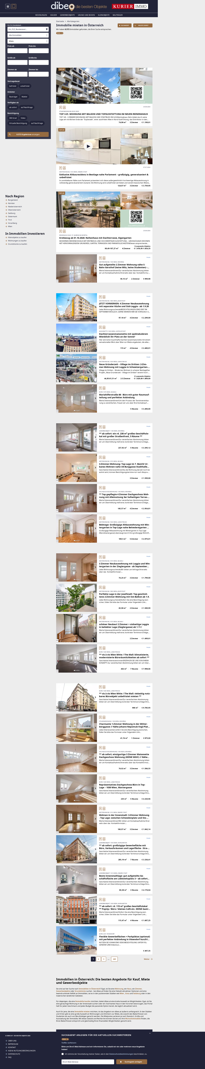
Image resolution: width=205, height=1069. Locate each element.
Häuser (53, 15)
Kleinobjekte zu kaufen (17, 237)
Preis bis (32, 46)
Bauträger (118, 15)
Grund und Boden (86, 15)
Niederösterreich (15, 207)
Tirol (10, 220)
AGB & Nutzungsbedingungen (21, 1051)
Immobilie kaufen (83, 1001)
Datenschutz (14, 1054)
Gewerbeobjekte (67, 15)
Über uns (12, 1041)
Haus (129, 989)
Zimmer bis (33, 69)
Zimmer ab (12, 69)
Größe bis (33, 58)
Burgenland (13, 200)
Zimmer (138, 989)
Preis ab (10, 46)
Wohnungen (41, 15)
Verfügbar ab (13, 102)
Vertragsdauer (13, 81)
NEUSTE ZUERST (143, 25)
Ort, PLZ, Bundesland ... (14, 25)
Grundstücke (80, 991)
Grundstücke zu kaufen (17, 244)
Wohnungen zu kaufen (17, 241)
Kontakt (12, 1047)
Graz (127, 993)
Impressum (13, 1044)
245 (114, 959)
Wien (10, 226)
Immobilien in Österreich (89, 989)
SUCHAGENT (125, 25)
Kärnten (11, 203)
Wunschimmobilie (133, 1018)
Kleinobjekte (104, 15)
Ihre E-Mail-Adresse (68, 1058)
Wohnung (119, 989)
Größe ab (11, 58)
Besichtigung (13, 113)
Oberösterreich (14, 210)
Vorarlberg (12, 223)
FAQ (9, 1057)
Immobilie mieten (82, 1011)
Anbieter (11, 92)
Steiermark (12, 216)
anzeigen (28, 134)
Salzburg (11, 213)
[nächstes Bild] (95, 268)
